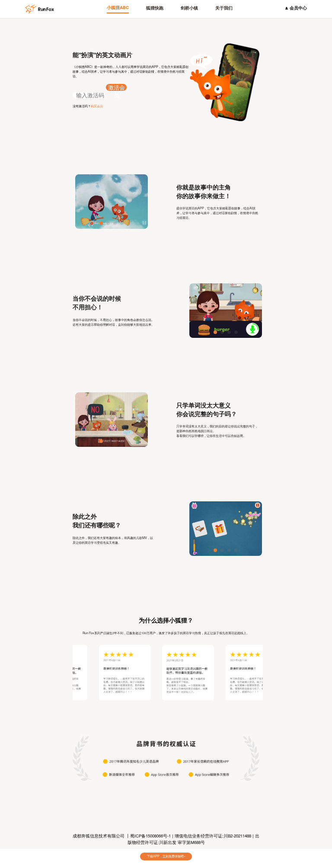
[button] (101, 223)
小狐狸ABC (118, 7)
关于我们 (224, 8)
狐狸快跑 (154, 8)
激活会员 (116, 87)
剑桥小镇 (189, 8)
